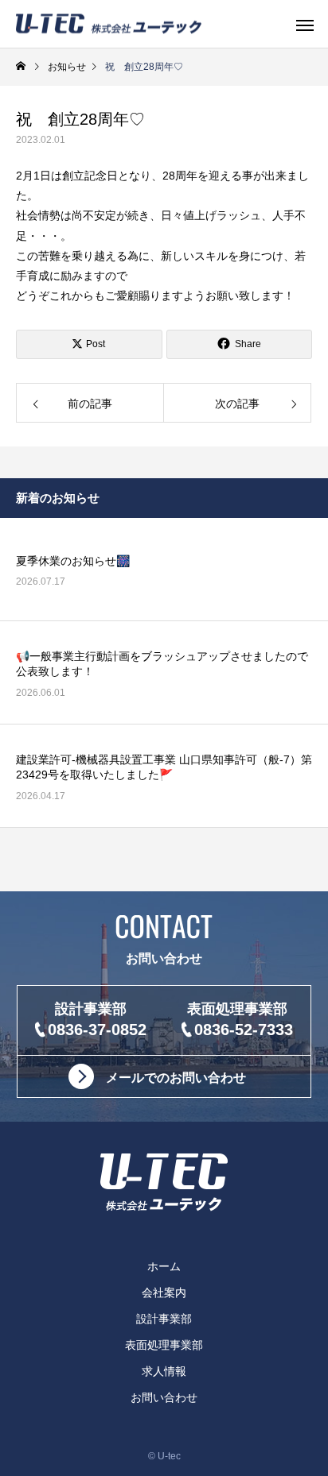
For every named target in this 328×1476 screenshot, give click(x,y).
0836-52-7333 (243, 1029)
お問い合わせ (164, 1397)
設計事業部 (164, 1318)
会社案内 (164, 1292)
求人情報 (164, 1371)
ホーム (164, 1266)
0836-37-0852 (97, 1029)
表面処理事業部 (164, 1345)
